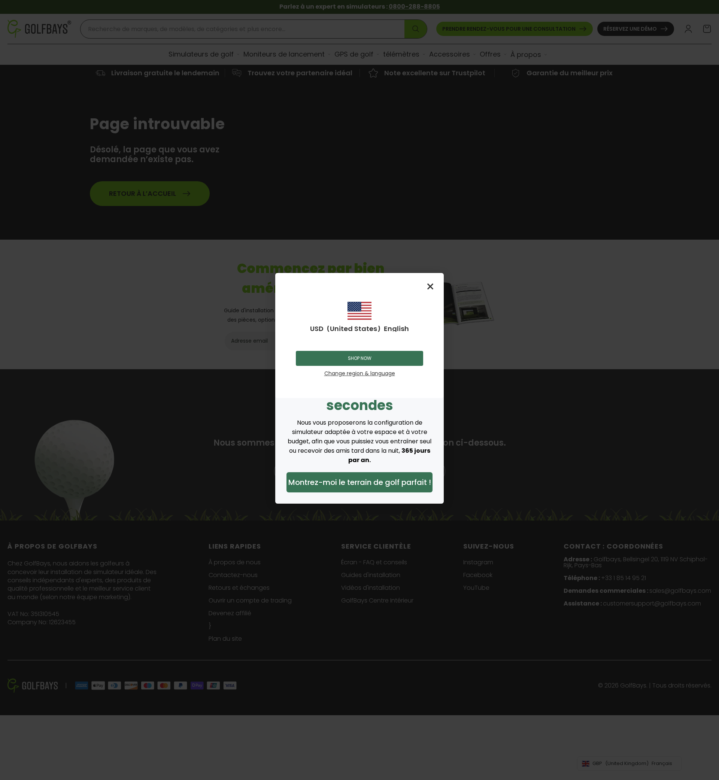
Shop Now (359, 358)
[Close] (430, 286)
